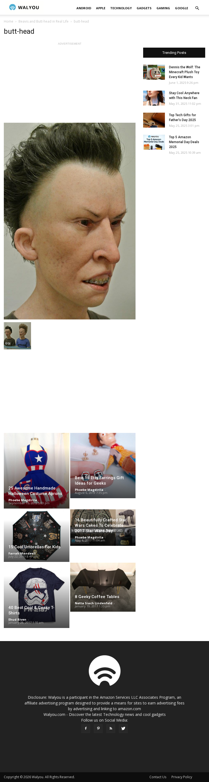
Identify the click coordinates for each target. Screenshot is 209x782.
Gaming (163, 8)
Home (8, 21)
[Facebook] (85, 728)
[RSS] (110, 728)
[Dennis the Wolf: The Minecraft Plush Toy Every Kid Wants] (154, 72)
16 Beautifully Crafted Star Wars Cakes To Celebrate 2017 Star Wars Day (101, 525)
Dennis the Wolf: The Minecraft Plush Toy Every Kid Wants (184, 72)
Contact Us (157, 777)
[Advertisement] (70, 85)
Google (181, 8)
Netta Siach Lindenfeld (93, 603)
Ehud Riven (17, 619)
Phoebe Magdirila (22, 500)
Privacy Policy (181, 777)
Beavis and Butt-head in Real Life (44, 21)
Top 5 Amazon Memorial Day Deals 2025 (184, 142)
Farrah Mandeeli (22, 553)
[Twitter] (123, 728)
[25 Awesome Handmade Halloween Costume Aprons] (36, 471)
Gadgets (144, 8)
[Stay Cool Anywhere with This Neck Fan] (154, 98)
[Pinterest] (98, 728)
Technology (121, 8)
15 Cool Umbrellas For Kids (34, 546)
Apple (100, 8)
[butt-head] (70, 221)
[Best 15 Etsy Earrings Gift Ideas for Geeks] (103, 465)
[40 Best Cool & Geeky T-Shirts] (36, 595)
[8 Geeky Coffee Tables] (103, 587)
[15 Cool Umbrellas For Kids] (36, 535)
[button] (197, 8)
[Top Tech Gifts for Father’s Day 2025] (154, 120)
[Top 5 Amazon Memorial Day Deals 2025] (154, 142)
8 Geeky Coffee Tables (97, 596)
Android (83, 8)
